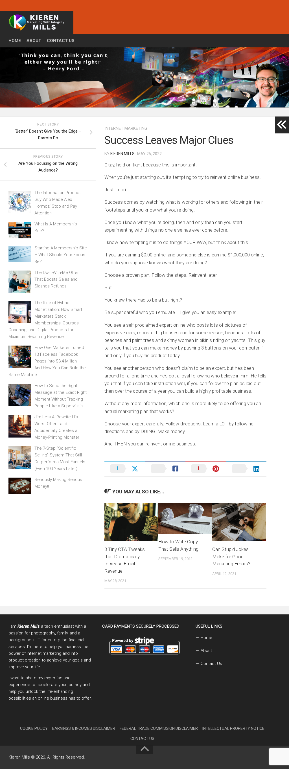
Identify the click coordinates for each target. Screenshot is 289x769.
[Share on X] (124, 468)
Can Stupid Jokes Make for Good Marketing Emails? (231, 556)
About (34, 40)
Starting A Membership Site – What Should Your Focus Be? (60, 254)
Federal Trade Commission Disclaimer (159, 728)
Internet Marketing (125, 128)
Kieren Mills (122, 153)
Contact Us (61, 40)
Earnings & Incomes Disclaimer (83, 728)
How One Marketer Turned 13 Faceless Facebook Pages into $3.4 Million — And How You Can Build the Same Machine (47, 361)
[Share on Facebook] (165, 468)
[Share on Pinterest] (205, 468)
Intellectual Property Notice (233, 728)
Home (14, 40)
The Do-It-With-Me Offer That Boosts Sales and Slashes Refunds (56, 279)
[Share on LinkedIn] (246, 468)
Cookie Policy (34, 728)
